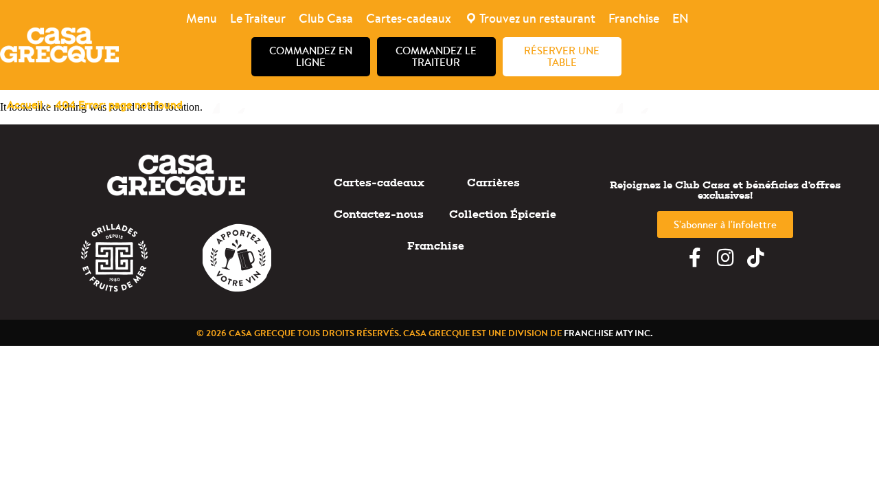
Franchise (633, 18)
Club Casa (326, 18)
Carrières (493, 182)
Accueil (25, 104)
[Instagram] (725, 257)
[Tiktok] (755, 257)
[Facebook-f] (695, 257)
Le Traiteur (258, 18)
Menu (201, 18)
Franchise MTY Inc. (608, 333)
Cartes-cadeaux (408, 18)
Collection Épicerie (502, 214)
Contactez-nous (379, 214)
